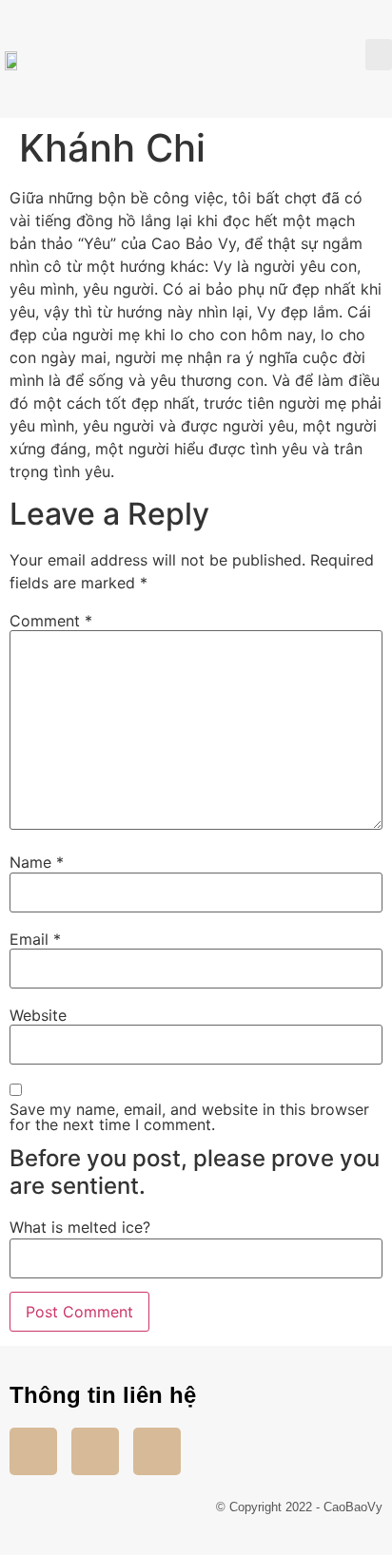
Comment (51, 620)
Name (37, 862)
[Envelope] (157, 1451)
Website (38, 1015)
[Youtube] (95, 1451)
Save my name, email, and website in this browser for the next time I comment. (189, 1117)
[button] (378, 54)
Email (35, 939)
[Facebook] (33, 1451)
